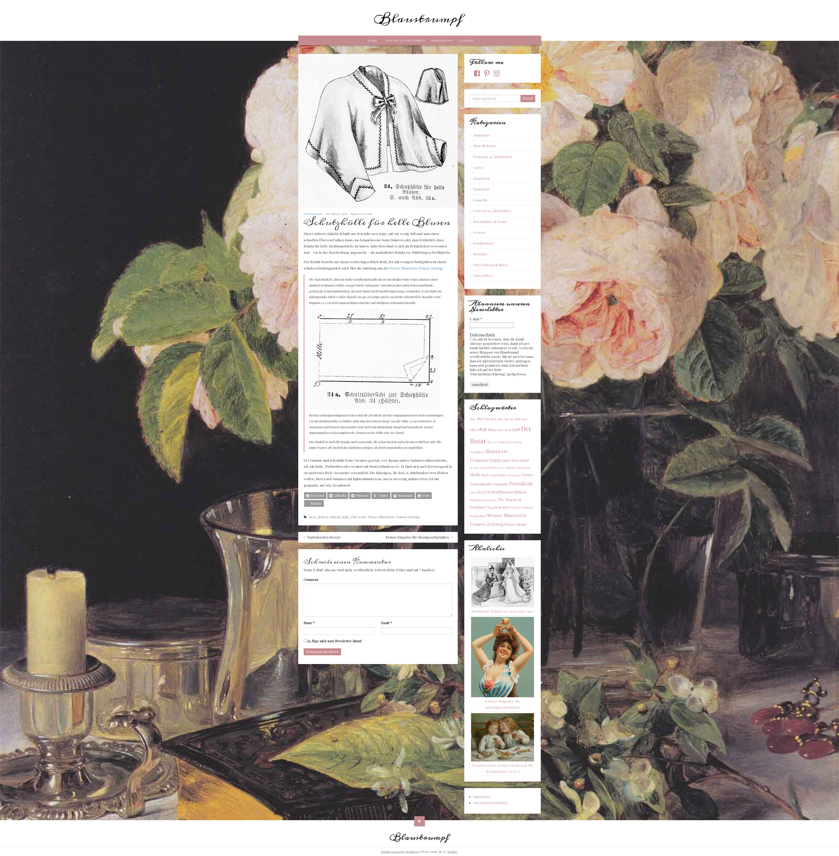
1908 (507, 430)
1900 (312, 517)
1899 (492, 429)
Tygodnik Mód (498, 507)
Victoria (515, 507)
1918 (516, 429)
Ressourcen (442, 40)
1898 (482, 429)
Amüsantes (481, 135)
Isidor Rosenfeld (515, 460)
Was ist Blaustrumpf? (406, 40)
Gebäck (517, 442)
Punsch (473, 492)
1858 (487, 419)
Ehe (489, 442)
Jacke (345, 517)
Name (309, 623)
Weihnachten (478, 516)
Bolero (322, 517)
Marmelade (524, 467)
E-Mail (476, 319)
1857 (479, 418)
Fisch (501, 442)
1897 (473, 429)
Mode (475, 474)
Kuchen (493, 467)
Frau (508, 442)
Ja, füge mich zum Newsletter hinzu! (334, 641)
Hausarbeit (481, 189)
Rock (482, 492)
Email (386, 623)
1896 (524, 419)
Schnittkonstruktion (506, 492)
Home (373, 40)
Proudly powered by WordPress (400, 851)
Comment (311, 579)
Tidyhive (452, 851)
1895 (518, 419)
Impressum (481, 796)
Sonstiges (480, 254)
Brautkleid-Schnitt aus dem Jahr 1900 (502, 611)
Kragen (484, 467)
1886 (506, 419)
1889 (512, 419)
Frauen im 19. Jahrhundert (492, 157)
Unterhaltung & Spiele (490, 265)
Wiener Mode (515, 524)
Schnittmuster (313, 214)
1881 (499, 419)
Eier (495, 442)
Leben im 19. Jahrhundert (492, 211)
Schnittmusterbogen (483, 500)
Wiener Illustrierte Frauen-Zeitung (416, 268)
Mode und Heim (494, 475)
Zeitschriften (482, 275)
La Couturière (508, 467)
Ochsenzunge (514, 475)
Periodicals (521, 483)
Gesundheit (477, 452)
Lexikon (466, 40)
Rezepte (479, 232)
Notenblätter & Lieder (490, 221)
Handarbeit (481, 178)
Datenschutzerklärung (490, 803)
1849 (472, 419)
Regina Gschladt (362, 214)
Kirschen (474, 467)
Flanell (334, 517)
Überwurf (358, 517)
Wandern (527, 507)
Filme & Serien (484, 146)
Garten (478, 167)
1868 (493, 419)
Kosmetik (480, 200)
